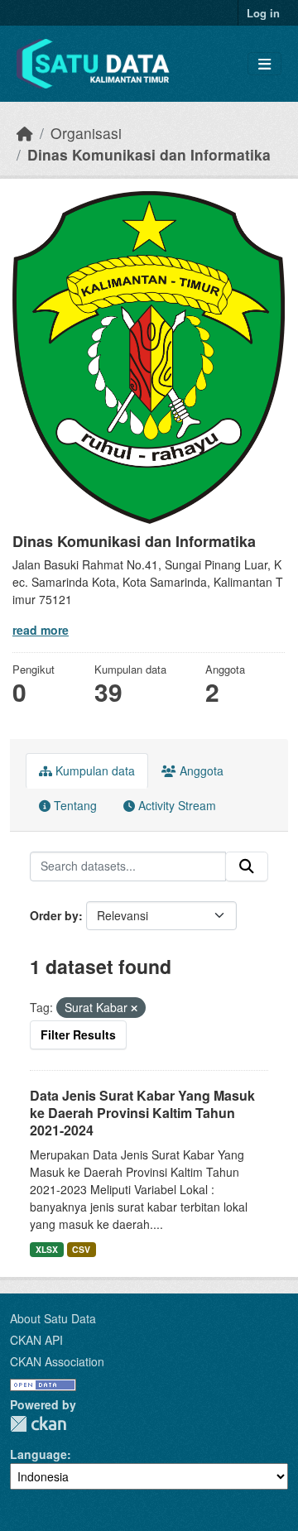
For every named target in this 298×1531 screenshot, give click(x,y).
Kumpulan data (93, 770)
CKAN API (36, 1340)
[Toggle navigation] (264, 64)
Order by (54, 915)
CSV (81, 1249)
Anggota (199, 770)
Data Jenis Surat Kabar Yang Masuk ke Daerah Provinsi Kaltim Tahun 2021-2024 (142, 1113)
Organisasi (86, 132)
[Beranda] (25, 132)
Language (38, 1454)
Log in (263, 13)
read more (40, 630)
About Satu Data (53, 1318)
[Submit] (246, 866)
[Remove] (134, 1008)
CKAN (38, 1424)
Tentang (73, 805)
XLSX (47, 1249)
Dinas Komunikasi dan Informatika (149, 154)
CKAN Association (57, 1361)
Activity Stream (175, 805)
